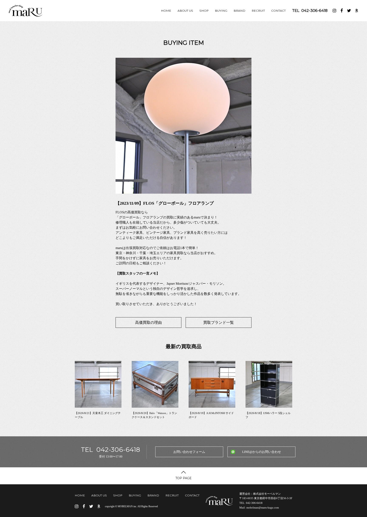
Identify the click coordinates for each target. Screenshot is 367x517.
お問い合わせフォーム (189, 452)
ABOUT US (185, 10)
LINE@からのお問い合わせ (261, 452)
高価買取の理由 (148, 322)
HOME (166, 10)
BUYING (221, 10)
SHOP (204, 10)
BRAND (239, 10)
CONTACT (278, 10)
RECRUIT (258, 10)
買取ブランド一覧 (218, 322)
